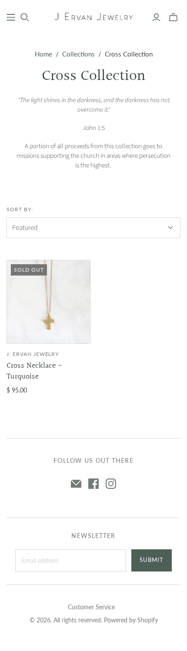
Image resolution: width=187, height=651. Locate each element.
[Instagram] (111, 483)
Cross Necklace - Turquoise (34, 371)
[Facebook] (93, 483)
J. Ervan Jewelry (33, 354)
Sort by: (20, 209)
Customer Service (91, 607)
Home (43, 54)
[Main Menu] (11, 17)
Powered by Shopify (131, 620)
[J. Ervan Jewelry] (93, 16)
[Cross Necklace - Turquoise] (48, 302)
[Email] (76, 483)
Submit (152, 559)
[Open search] (24, 17)
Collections (78, 54)
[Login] (156, 17)
